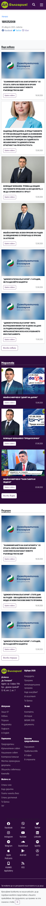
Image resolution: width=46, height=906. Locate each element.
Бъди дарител (7, 789)
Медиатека (7, 363)
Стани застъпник (9, 797)
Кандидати (29, 676)
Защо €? (5, 712)
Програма (28, 680)
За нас (27, 706)
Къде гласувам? (31, 692)
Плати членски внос (10, 793)
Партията (6, 738)
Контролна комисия (10, 756)
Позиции (6, 510)
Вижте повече (10, 95)
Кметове (5, 773)
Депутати (5, 765)
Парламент (29, 746)
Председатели (7, 744)
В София (27, 755)
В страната (29, 759)
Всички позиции (10, 657)
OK (17, 902)
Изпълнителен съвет (10, 748)
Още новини (8, 47)
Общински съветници (10, 769)
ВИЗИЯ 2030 (29, 720)
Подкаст (5, 728)
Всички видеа (9, 495)
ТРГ (2, 806)
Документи (29, 724)
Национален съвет (9, 752)
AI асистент (30, 696)
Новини (4, 716)
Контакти (29, 712)
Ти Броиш (28, 700)
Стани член (6, 785)
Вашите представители (31, 740)
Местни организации (10, 761)
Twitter (18, 30)
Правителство (31, 751)
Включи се (5, 779)
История (28, 716)
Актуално (5, 706)
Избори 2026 (29, 670)
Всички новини (9, 348)
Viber (26, 30)
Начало (5, 16)
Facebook (8, 30)
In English (5, 733)
